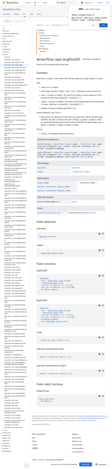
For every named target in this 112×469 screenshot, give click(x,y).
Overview (6, 14)
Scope (50, 87)
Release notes (77, 441)
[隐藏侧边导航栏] (26, 465)
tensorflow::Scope (62, 144)
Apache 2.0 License (62, 418)
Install (27, 3)
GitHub (100, 3)
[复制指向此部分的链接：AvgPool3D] (49, 270)
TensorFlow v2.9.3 (11, 9)
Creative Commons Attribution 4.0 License (91, 416)
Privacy (41, 460)
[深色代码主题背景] (99, 233)
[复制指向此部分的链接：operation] (48, 228)
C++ (24, 14)
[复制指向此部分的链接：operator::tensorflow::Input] (66, 349)
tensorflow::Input (88, 144)
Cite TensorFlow (77, 452)
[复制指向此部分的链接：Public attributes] (58, 222)
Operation (76, 168)
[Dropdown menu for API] (38, 2)
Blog (33, 438)
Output (44, 134)
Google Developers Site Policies (91, 418)
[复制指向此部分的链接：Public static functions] (65, 384)
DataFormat (41, 202)
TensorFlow (40, 25)
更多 (44, 3)
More (39, 14)
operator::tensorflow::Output (50, 191)
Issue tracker (76, 438)
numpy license (91, 420)
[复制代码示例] (103, 233)
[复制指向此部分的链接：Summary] (50, 73)
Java (31, 14)
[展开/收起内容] (45, 30)
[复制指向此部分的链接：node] (44, 332)
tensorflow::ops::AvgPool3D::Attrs (48, 213)
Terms (34, 460)
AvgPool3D (41, 144)
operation (41, 168)
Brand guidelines (78, 448)
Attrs (57, 113)
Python (16, 14)
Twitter (34, 445)
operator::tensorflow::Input (49, 187)
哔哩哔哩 (35, 448)
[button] (14, 31)
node (39, 183)
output (40, 172)
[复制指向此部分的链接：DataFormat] (51, 391)
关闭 (93, 25)
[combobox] (67, 3)
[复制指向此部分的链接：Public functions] (58, 264)
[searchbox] (15, 21)
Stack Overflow (77, 445)
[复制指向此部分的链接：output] (45, 245)
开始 (103, 25)
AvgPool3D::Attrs (78, 157)
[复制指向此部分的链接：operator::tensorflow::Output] (68, 365)
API (35, 3)
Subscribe (85, 464)
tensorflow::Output (81, 172)
